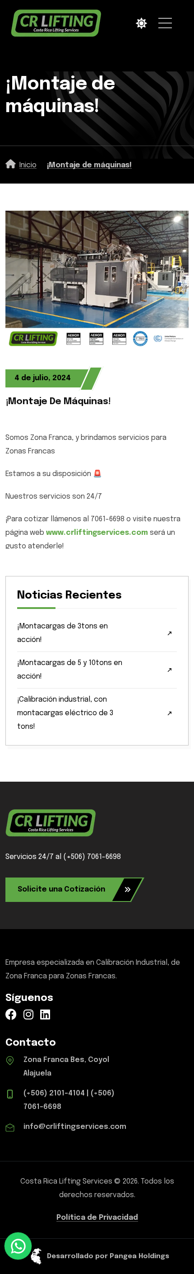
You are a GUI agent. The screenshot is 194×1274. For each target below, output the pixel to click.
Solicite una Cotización (61, 889)
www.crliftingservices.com (97, 533)
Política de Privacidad (97, 1218)
